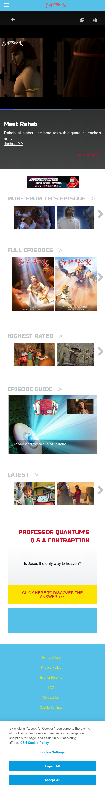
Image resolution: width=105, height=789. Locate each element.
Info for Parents (51, 677)
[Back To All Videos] (11, 20)
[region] (52, 755)
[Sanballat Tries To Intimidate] (78, 493)
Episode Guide (34, 389)
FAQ (51, 687)
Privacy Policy (51, 667)
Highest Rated (35, 336)
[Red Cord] (34, 217)
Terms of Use (51, 657)
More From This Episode (51, 198)
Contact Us (51, 697)
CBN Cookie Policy (34, 742)
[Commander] (78, 217)
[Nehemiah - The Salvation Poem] (34, 493)
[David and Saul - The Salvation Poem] (34, 354)
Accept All (52, 780)
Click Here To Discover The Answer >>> (52, 594)
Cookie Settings (51, 707)
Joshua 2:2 (13, 143)
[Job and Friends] (78, 354)
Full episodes (34, 250)
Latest (23, 475)
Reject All (52, 766)
